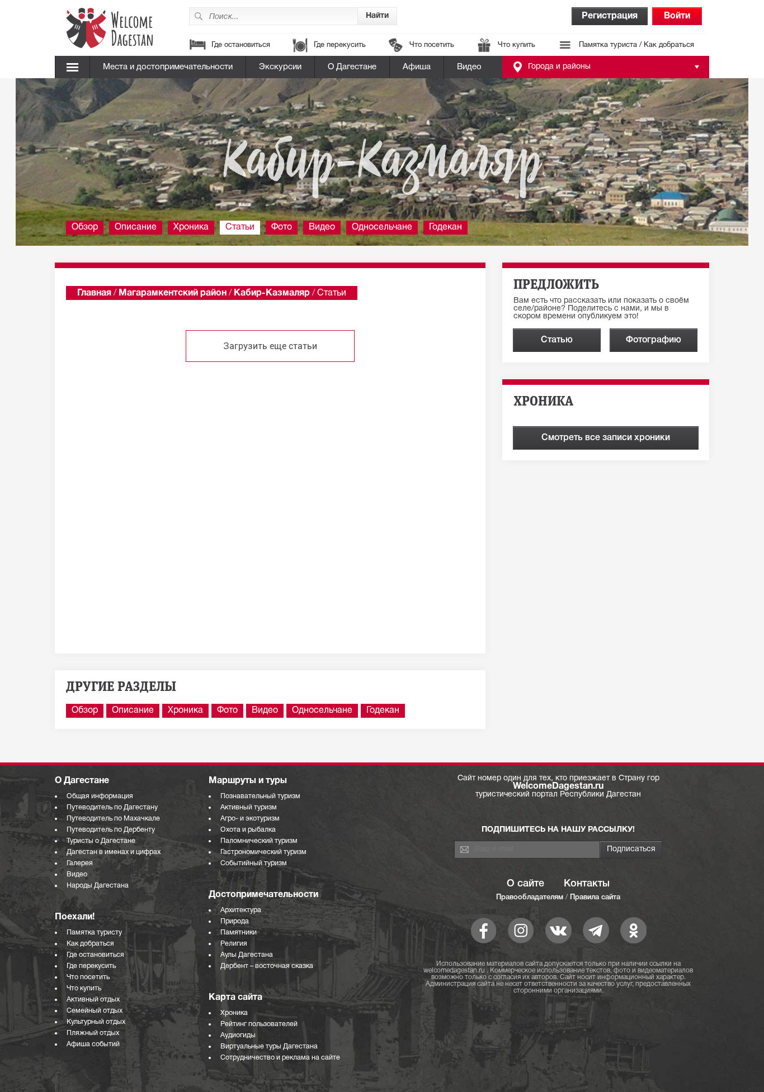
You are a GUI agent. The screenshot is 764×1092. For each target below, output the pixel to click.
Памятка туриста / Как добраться (636, 45)
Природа (234, 921)
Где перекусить (340, 45)
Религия (233, 944)
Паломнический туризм (259, 841)
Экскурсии (280, 67)
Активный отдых (93, 999)
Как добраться (90, 944)
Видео (469, 67)
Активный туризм (248, 807)
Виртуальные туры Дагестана (269, 1046)
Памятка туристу (94, 932)
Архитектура (240, 910)
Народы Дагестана (98, 886)
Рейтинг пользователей (259, 1024)
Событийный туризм (253, 863)
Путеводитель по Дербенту (111, 830)
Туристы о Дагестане (101, 841)
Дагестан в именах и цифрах (114, 852)
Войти (677, 16)
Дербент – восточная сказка (266, 966)
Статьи (239, 227)
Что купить (516, 45)
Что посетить (431, 45)
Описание (136, 227)
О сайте (525, 883)
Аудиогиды (238, 1035)
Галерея (80, 863)
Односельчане (382, 227)
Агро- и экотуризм (250, 819)
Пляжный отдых (93, 1033)
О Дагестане (352, 67)
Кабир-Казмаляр (272, 293)
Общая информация (100, 796)
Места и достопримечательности (168, 67)
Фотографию (653, 340)
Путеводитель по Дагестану (112, 807)
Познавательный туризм (260, 796)
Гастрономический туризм (263, 852)
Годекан (445, 227)
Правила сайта (595, 897)
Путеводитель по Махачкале (113, 819)
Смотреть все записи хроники (605, 438)
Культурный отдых (96, 1022)
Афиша (417, 67)
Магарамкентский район (173, 293)
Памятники (238, 932)
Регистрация (610, 16)
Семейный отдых (94, 1011)
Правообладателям (529, 897)
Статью (557, 340)
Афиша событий (93, 1044)
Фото (281, 227)
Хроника (191, 227)
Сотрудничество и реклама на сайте (280, 1058)
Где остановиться (240, 45)
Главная (94, 293)
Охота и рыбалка (248, 830)
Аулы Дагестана (246, 955)
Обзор (85, 227)
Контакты (587, 883)
